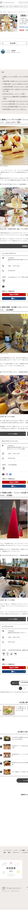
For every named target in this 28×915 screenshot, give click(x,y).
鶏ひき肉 (16, 6)
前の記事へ (13, 43)
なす (7, 6)
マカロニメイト (16, 852)
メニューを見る (12, 434)
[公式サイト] (3, 286)
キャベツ (11, 6)
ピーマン (21, 6)
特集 (5, 852)
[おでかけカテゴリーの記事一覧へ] (21, 30)
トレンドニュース (8, 850)
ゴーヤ (25, 6)
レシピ (15, 850)
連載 (9, 852)
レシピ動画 (22, 850)
